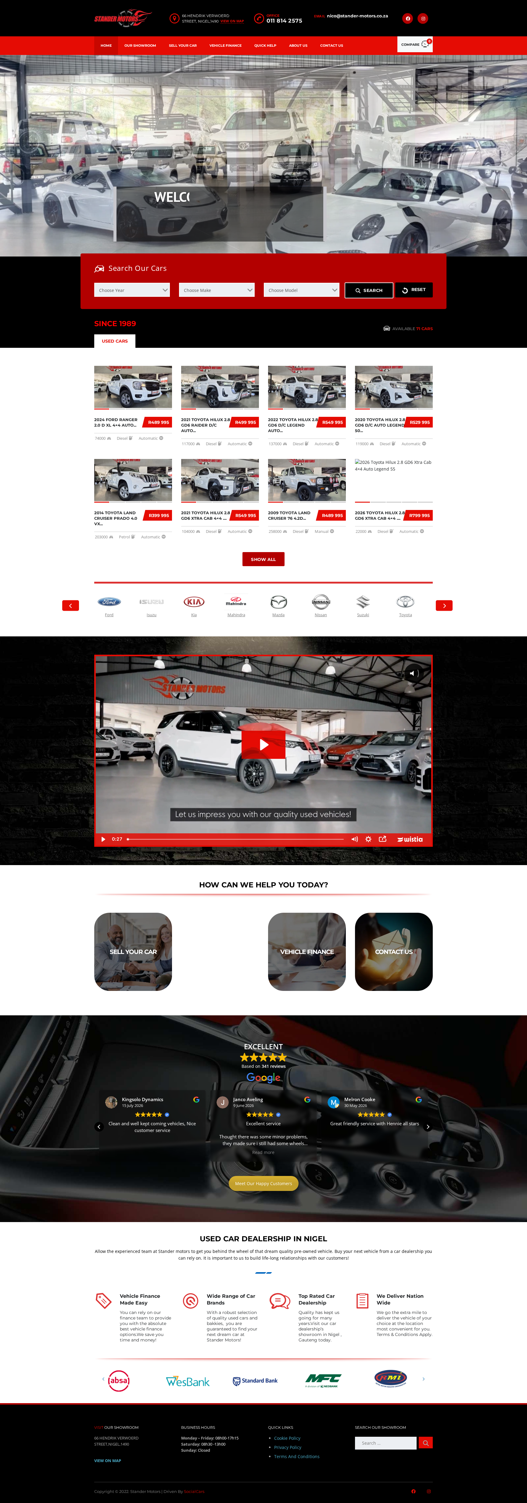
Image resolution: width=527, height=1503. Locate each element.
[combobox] (132, 290)
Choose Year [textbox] (111, 290)
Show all (263, 559)
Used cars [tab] (115, 341)
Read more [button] (152, 1152)
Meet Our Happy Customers (263, 1183)
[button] (99, 1126)
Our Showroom (140, 45)
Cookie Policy (287, 1438)
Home (106, 45)
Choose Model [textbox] (283, 290)
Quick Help (265, 45)
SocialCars (194, 1491)
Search (373, 290)
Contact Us (331, 45)
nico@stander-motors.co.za (357, 16)
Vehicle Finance (226, 45)
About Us (298, 45)
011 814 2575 (284, 20)
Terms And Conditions (297, 1456)
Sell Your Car (183, 45)
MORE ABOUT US (148, 232)
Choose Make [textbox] (197, 290)
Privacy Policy (287, 1447)
